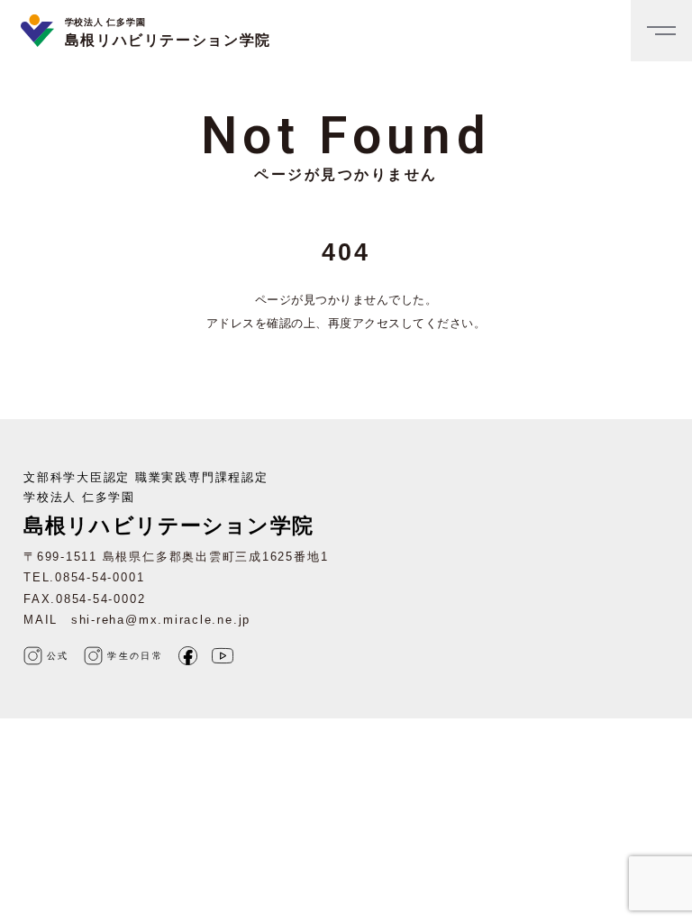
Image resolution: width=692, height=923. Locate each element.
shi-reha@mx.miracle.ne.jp (160, 619)
